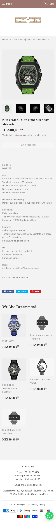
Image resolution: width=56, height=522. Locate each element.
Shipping (19, 135)
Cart (51, 4)
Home (5, 39)
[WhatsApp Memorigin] (49, 516)
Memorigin (20, 505)
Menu (9, 4)
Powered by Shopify (36, 505)
